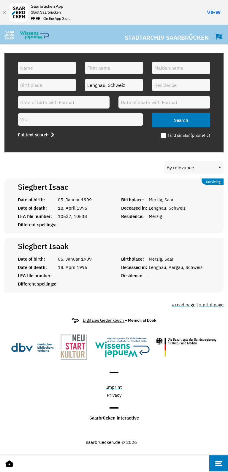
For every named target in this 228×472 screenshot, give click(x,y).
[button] (216, 36)
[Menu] (218, 463)
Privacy (114, 395)
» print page (211, 304)
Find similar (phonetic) (189, 135)
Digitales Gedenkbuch (104, 320)
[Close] (4, 12)
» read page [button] (183, 304)
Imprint (114, 387)
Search (181, 120)
